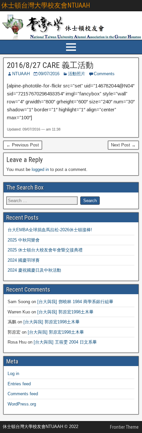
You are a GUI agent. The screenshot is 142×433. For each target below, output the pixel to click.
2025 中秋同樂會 (24, 240)
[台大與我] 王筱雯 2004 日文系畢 (65, 342)
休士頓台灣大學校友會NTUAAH (45, 5)
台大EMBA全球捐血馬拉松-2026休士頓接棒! (50, 229)
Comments (104, 73)
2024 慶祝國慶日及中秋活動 (34, 270)
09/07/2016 (48, 73)
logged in (40, 169)
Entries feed (19, 383)
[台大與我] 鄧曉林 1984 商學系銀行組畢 (75, 301)
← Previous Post (22, 144)
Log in (13, 373)
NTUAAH (21, 73)
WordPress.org (22, 404)
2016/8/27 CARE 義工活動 (50, 65)
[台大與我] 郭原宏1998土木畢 (65, 311)
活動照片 (76, 73)
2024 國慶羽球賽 (24, 260)
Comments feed (23, 393)
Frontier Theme (124, 427)
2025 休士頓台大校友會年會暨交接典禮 (45, 249)
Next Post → (123, 144)
